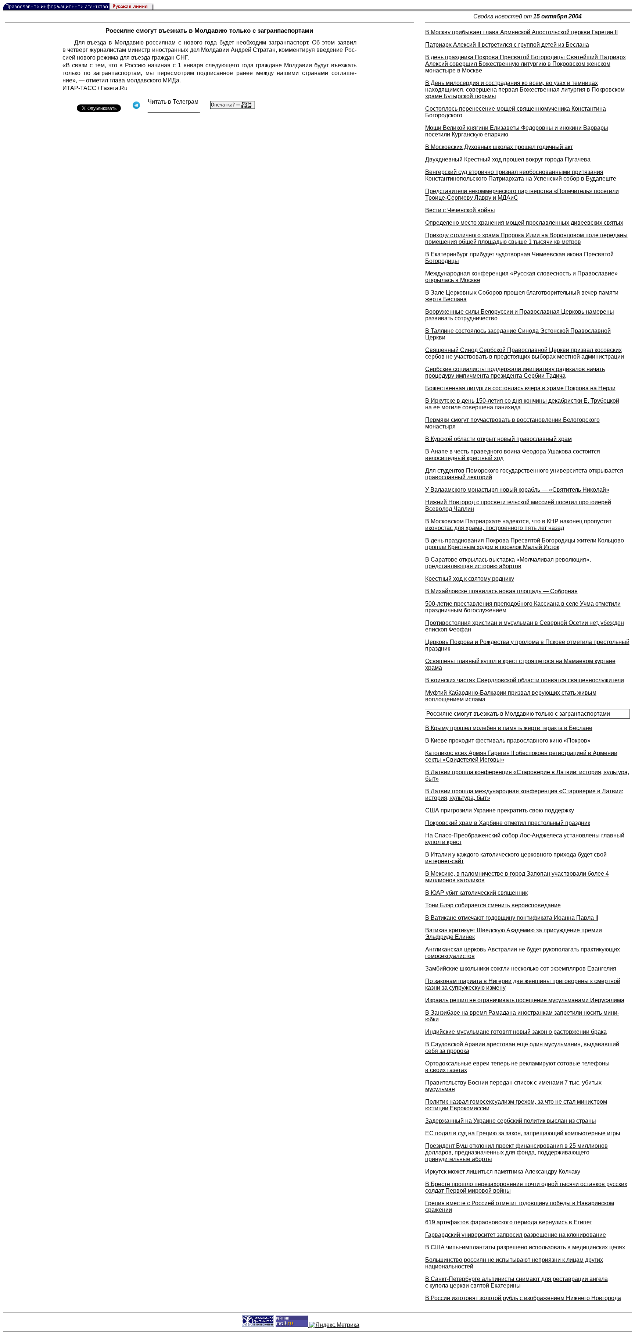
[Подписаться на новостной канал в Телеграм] (174, 110)
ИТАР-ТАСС (79, 88)
